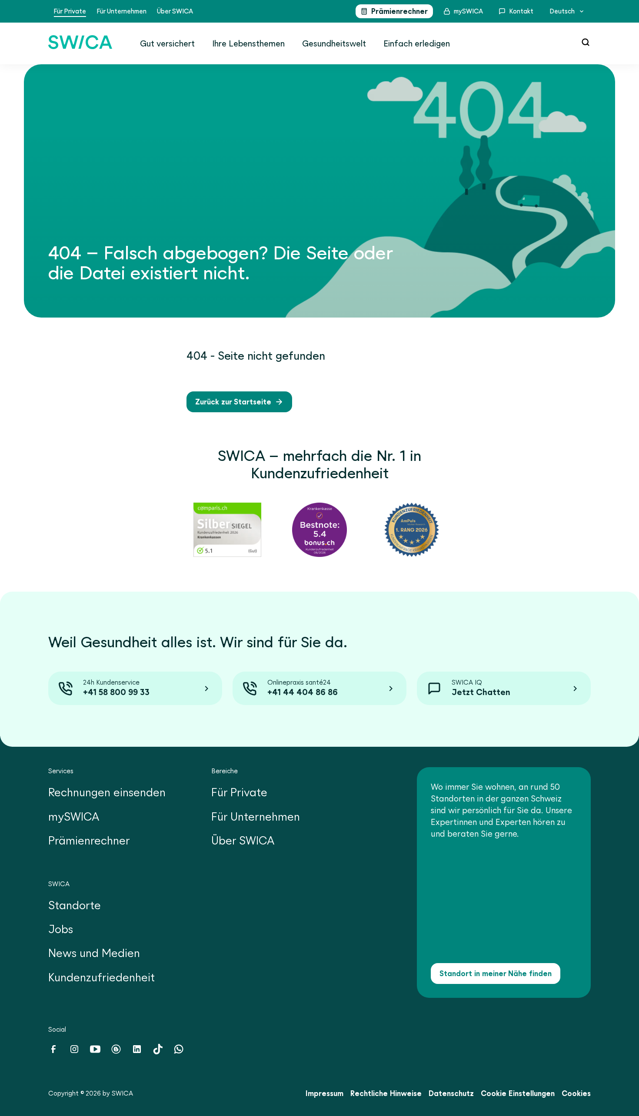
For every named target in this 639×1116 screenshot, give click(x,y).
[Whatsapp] (178, 1051)
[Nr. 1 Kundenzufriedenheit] (227, 530)
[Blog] (116, 1051)
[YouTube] (95, 1051)
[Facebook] (53, 1051)
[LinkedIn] (137, 1051)
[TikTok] (158, 1051)
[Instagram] (74, 1051)
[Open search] (585, 42)
